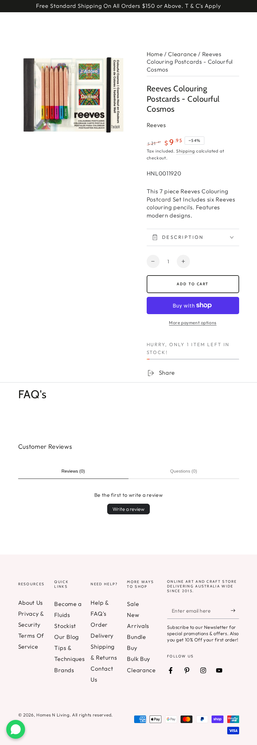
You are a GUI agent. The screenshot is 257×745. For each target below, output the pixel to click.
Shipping (185, 151)
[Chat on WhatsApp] (15, 729)
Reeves (156, 125)
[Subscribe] (235, 611)
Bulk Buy (138, 658)
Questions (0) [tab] (183, 471)
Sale (133, 604)
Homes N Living (53, 715)
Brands (64, 670)
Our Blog (66, 636)
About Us (30, 602)
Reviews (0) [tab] (73, 471)
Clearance (182, 54)
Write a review (128, 509)
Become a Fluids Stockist (68, 615)
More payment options (193, 322)
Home (155, 54)
